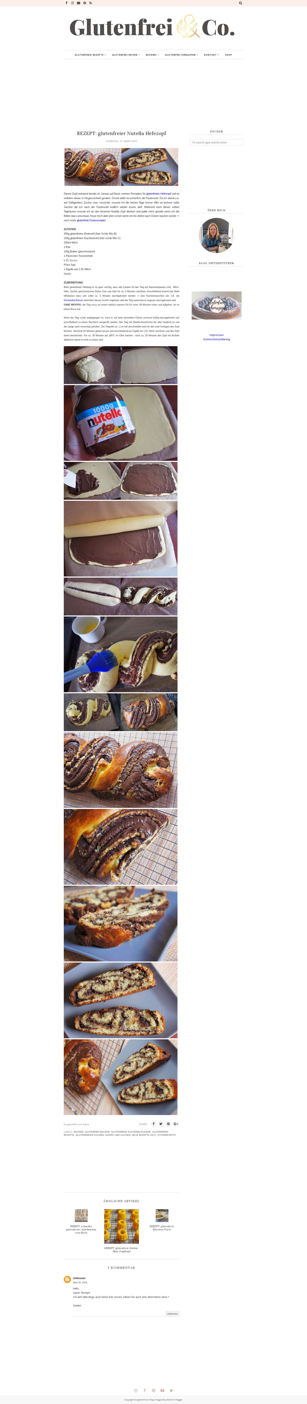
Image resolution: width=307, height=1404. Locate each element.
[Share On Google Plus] (176, 1124)
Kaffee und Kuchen (118, 1135)
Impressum (217, 335)
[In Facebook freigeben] (153, 1124)
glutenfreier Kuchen (90, 1135)
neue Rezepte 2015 (144, 1135)
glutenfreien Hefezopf (158, 193)
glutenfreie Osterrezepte (91, 220)
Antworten (172, 1313)
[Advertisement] (153, 95)
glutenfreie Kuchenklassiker (131, 1131)
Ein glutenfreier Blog (144, 1399)
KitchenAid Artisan (73, 300)
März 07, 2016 (80, 1282)
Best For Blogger (175, 1399)
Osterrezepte (166, 1135)
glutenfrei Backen (97, 1131)
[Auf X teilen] (161, 1124)
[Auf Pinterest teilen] (168, 1124)
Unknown (79, 1278)
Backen (79, 1131)
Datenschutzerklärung (216, 339)
